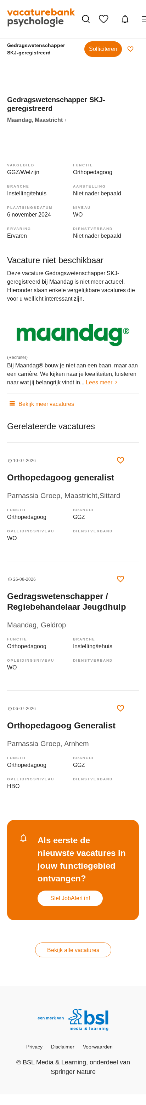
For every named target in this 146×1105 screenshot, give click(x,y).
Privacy (34, 1047)
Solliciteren (103, 49)
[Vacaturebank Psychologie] (41, 19)
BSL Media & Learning (54, 1062)
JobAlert (126, 19)
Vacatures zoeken (87, 19)
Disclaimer (62, 1047)
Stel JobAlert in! (70, 898)
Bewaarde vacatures (105, 19)
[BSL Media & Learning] (73, 1021)
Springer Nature (73, 1071)
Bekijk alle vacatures (73, 950)
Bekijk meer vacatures (45, 404)
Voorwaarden (98, 1047)
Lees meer (99, 382)
